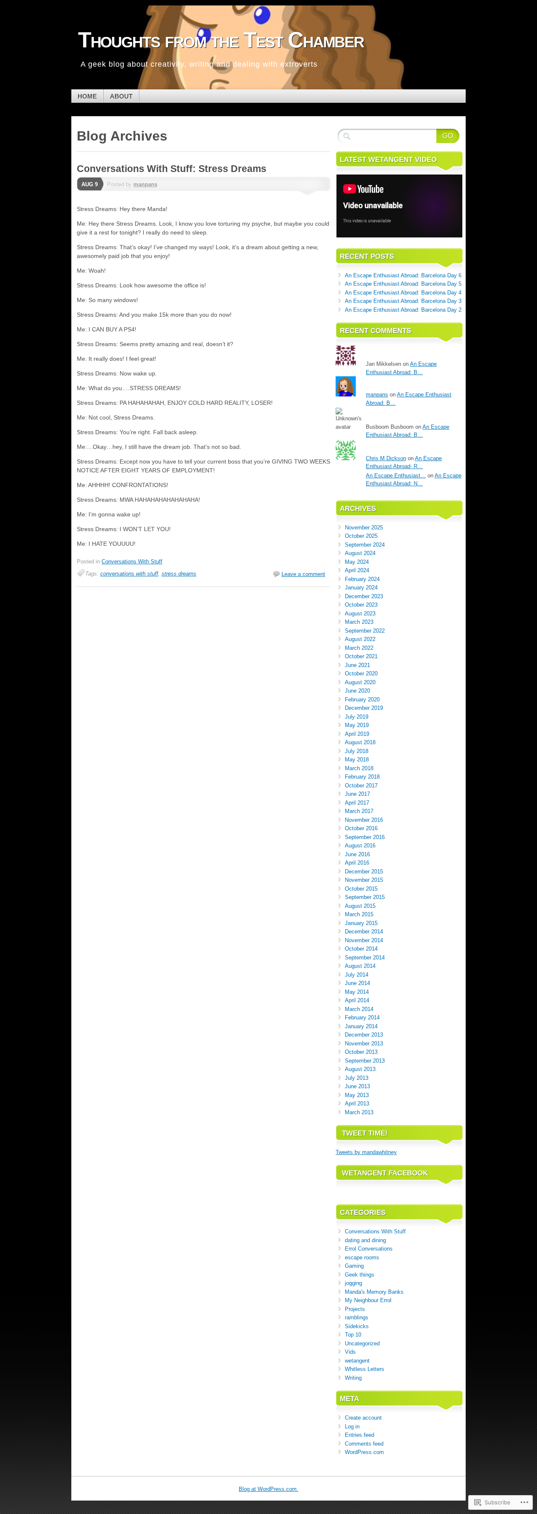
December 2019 (364, 708)
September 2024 (365, 545)
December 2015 (364, 871)
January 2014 (361, 1026)
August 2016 (360, 845)
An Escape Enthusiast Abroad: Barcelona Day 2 (403, 310)
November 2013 (364, 1043)
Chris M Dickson (386, 458)
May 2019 (357, 725)
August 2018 (360, 742)
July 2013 (356, 1078)
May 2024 (357, 562)
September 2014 (365, 957)
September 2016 (365, 837)
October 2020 (361, 673)
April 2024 (357, 570)
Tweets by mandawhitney (366, 1152)
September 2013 (365, 1061)
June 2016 (357, 854)
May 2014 (357, 992)
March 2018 (359, 768)
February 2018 (362, 777)
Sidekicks (357, 1326)
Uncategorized (362, 1343)
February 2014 (362, 1017)
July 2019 (356, 717)
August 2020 (360, 682)
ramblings (356, 1317)
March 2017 (359, 811)
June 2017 (357, 794)
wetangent (357, 1361)
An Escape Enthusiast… (396, 475)
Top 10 (353, 1335)
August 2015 (360, 906)
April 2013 (357, 1103)
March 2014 (359, 1009)
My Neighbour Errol (368, 1300)
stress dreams (179, 574)
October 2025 (361, 536)
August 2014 (360, 966)
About (121, 96)
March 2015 (359, 914)
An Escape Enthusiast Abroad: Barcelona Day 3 (403, 301)
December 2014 (364, 931)
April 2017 (357, 803)
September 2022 (365, 631)
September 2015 (365, 897)
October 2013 (361, 1052)
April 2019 (357, 734)
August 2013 (360, 1069)
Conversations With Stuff (132, 561)
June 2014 (357, 983)
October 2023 (361, 605)
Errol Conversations (369, 1249)
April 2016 (357, 863)
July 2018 (356, 751)
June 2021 (357, 665)
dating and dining (365, 1240)
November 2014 (364, 940)
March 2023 (359, 622)
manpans (145, 184)
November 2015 (364, 880)
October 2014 (361, 949)
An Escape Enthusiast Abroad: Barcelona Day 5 (403, 284)
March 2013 (359, 1112)
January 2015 (361, 923)
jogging (353, 1283)
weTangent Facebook (385, 1173)
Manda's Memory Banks (374, 1292)
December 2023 (364, 596)
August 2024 (360, 553)
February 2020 (362, 699)
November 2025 (364, 527)
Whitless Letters (364, 1369)
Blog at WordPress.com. (268, 1489)
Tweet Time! (365, 1133)
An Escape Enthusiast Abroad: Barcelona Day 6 (403, 275)
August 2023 (360, 613)
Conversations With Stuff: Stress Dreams (171, 168)
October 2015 (361, 889)
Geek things (359, 1275)
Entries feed (359, 1435)
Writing (353, 1378)
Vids (350, 1352)
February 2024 (362, 579)
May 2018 (357, 759)
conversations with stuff (129, 574)
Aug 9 (89, 184)
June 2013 (357, 1086)
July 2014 (356, 975)
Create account (363, 1418)
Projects (355, 1309)
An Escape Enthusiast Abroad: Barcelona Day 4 (403, 292)
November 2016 (364, 820)
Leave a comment (303, 574)
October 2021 (361, 656)
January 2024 (361, 587)
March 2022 (359, 648)
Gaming (354, 1266)
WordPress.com (364, 1452)
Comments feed (364, 1444)
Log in (352, 1426)
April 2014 (357, 1000)
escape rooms (362, 1257)
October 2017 (361, 785)
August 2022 (360, 639)
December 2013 (364, 1035)
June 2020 (357, 691)
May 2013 (357, 1095)
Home (87, 96)
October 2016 (361, 828)
